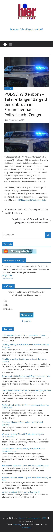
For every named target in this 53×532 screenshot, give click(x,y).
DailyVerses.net (7, 279)
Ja (6, 301)
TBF (22, 120)
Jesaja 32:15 (7, 275)
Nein (7, 305)
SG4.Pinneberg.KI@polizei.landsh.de (32, 200)
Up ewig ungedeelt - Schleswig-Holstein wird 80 (21, 492)
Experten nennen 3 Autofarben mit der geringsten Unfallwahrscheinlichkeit (30, 221)
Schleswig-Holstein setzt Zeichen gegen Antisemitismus (24, 335)
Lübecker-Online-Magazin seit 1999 (26, 29)
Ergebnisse (26, 321)
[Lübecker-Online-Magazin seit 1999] (5, 44)
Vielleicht (8, 309)
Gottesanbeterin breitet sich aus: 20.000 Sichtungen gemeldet (26, 390)
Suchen (48, 234)
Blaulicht (8, 88)
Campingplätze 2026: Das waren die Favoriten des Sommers (26, 376)
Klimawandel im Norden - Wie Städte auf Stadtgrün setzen (25, 465)
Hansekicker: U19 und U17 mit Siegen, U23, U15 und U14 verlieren (27, 211)
